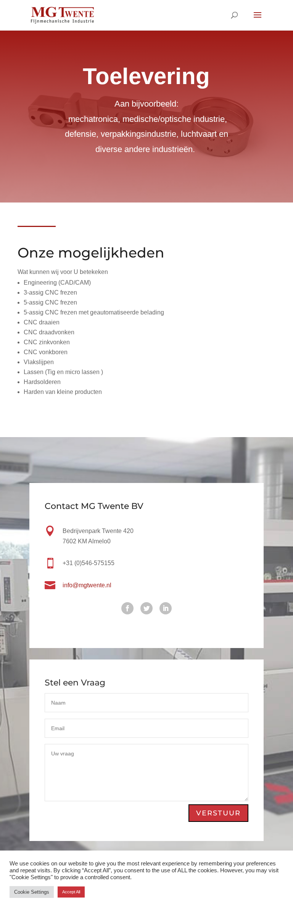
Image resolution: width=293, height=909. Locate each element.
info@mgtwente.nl (87, 585)
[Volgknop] (127, 608)
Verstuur (218, 813)
